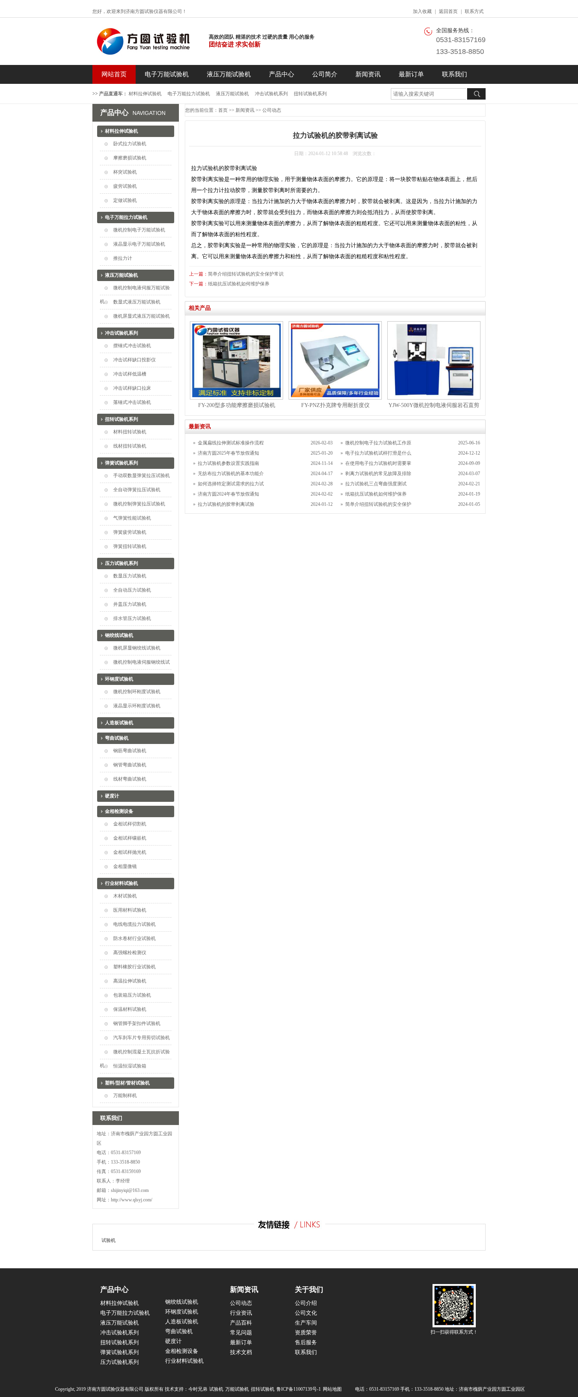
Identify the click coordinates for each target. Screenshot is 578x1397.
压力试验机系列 (121, 563)
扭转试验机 (262, 1389)
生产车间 (306, 1323)
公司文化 (306, 1313)
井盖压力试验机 (129, 604)
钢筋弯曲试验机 (129, 750)
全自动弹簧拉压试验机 (136, 489)
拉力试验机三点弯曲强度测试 (376, 484)
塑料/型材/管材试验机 (127, 1083)
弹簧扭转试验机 (129, 546)
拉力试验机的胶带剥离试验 (226, 504)
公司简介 (324, 74)
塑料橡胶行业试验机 (134, 967)
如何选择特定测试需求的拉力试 (231, 484)
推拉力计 (122, 258)
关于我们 (309, 1289)
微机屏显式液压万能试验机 (141, 316)
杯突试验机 (125, 172)
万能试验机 (237, 1389)
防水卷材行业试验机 (134, 938)
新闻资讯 (368, 74)
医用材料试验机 (129, 910)
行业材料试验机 (121, 883)
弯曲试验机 (117, 738)
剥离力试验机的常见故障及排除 (378, 473)
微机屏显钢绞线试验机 (136, 648)
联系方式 (474, 11)
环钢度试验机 (119, 679)
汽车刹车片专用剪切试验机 (141, 1037)
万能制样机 (125, 1095)
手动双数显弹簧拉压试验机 (141, 475)
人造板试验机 (119, 722)
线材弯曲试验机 (129, 779)
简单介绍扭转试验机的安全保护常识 (245, 274)
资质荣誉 (306, 1333)
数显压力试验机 (129, 576)
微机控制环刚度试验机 (136, 691)
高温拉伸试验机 (129, 981)
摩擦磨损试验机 (129, 158)
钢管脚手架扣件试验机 (136, 1023)
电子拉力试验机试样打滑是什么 (378, 453)
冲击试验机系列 (271, 93)
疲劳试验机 (125, 186)
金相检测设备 (119, 811)
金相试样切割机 (129, 824)
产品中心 (281, 74)
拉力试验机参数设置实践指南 (228, 463)
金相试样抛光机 (129, 852)
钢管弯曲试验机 (129, 765)
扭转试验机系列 (310, 93)
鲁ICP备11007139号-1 (298, 1389)
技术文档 (241, 1352)
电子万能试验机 (167, 74)
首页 (223, 110)
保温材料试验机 (129, 1009)
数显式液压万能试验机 (136, 302)
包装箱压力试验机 (132, 995)
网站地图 (332, 1389)
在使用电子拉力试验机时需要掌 (378, 463)
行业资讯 (241, 1313)
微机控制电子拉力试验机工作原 (378, 443)
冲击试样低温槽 (129, 374)
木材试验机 (125, 896)
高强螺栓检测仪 (129, 952)
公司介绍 (306, 1303)
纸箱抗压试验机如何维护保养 (238, 284)
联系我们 (454, 74)
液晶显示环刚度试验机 (136, 706)
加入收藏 (422, 11)
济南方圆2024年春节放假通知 (228, 494)
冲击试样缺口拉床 (132, 388)
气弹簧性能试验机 (132, 518)
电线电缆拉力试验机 (134, 924)
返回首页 (448, 11)
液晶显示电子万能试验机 (139, 244)
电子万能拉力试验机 (189, 93)
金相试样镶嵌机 (129, 838)
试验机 (108, 1240)
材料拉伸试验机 (145, 93)
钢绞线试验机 (119, 635)
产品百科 (241, 1323)
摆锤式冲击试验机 (132, 345)
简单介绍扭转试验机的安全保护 (378, 504)
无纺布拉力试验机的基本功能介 (231, 473)
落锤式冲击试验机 (132, 402)
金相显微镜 (125, 866)
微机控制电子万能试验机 (139, 230)
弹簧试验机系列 (121, 463)
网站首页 (114, 74)
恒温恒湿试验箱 (129, 1066)
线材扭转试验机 (129, 446)
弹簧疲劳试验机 (129, 532)
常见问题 (241, 1333)
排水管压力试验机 (132, 618)
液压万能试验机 (229, 74)
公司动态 (271, 110)
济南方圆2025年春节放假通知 (228, 453)
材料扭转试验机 (129, 432)
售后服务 (306, 1342)
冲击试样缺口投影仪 (134, 360)
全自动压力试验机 (132, 590)
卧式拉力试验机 (129, 143)
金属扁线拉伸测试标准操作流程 (231, 443)
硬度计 (112, 796)
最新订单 (411, 74)
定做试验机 (125, 200)
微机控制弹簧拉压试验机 (139, 504)
